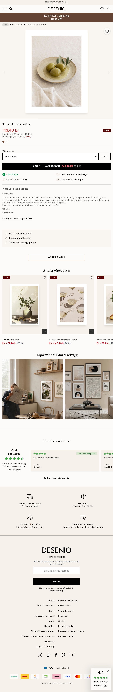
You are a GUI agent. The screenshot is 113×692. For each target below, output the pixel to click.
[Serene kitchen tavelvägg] (32, 389)
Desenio (65, 683)
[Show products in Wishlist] (102, 8)
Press (52, 611)
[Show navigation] (4, 8)
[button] (105, 156)
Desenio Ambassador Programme (38, 636)
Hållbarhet (49, 626)
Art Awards (49, 641)
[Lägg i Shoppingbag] (44, 331)
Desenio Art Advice (67, 601)
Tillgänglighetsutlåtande (43, 631)
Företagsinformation (45, 616)
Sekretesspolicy (56, 590)
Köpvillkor (63, 616)
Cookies (62, 621)
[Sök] (11, 8)
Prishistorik (7, 212)
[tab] (19, 118)
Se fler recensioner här (56, 478)
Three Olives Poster (36, 24)
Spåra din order (66, 611)
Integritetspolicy (66, 626)
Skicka (56, 581)
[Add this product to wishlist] (107, 31)
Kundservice (64, 606)
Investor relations (46, 606)
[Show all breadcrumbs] (5, 24)
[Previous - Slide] (3, 72)
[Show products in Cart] (108, 8)
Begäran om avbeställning (71, 631)
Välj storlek (8, 151)
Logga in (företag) (46, 646)
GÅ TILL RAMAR (56, 257)
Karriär (51, 621)
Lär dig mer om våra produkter (17, 219)
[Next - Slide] (109, 72)
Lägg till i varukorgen (56, 166)
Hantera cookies (66, 636)
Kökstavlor (17, 24)
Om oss (51, 601)
